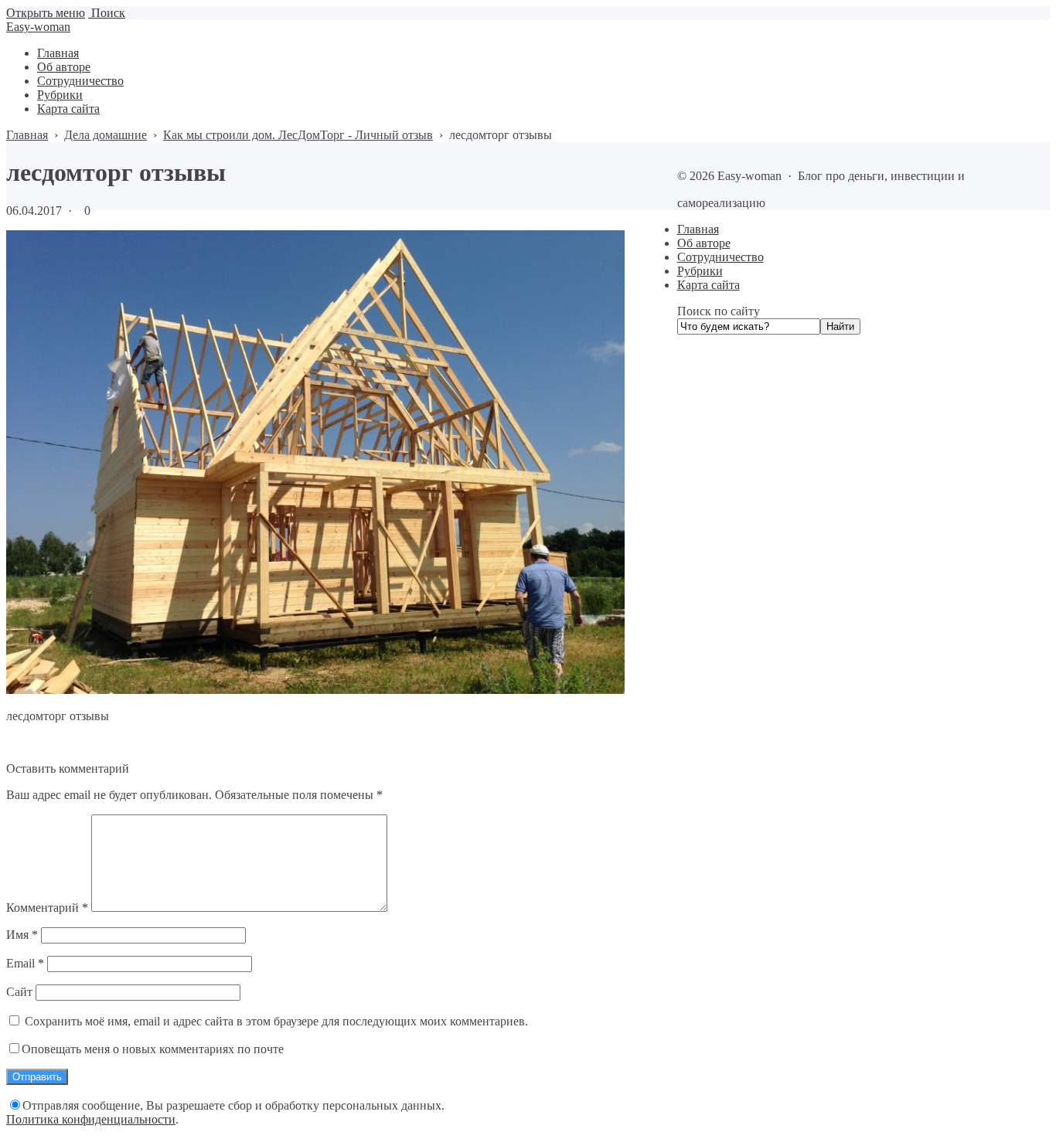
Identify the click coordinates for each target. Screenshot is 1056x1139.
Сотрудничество (720, 257)
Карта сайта (708, 284)
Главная (698, 229)
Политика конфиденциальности (90, 1119)
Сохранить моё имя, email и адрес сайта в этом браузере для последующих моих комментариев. (276, 1021)
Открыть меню (45, 12)
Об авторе (704, 243)
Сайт (19, 991)
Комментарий (47, 907)
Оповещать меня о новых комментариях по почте (153, 1049)
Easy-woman (38, 26)
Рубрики (700, 270)
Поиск (106, 12)
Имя (22, 934)
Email (25, 963)
